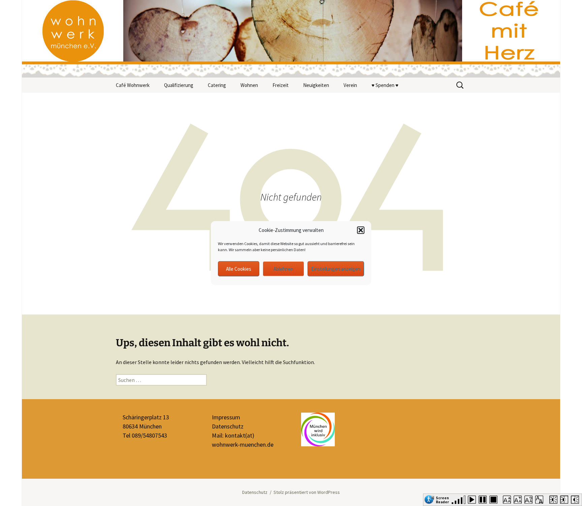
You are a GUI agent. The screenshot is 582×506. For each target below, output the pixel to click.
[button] (360, 230)
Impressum (226, 417)
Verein (350, 85)
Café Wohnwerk (133, 85)
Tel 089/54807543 (145, 435)
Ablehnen (283, 268)
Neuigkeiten (316, 85)
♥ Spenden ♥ (384, 85)
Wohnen (249, 85)
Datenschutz (228, 426)
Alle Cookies (238, 268)
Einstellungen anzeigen (335, 268)
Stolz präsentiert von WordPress (306, 492)
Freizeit (280, 85)
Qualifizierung (178, 85)
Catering (217, 85)
